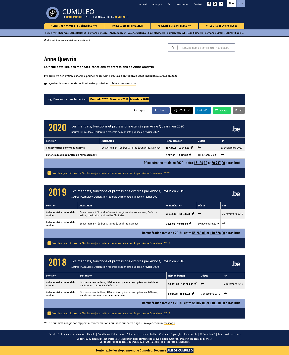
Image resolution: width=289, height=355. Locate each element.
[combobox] (206, 47)
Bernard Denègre (98, 32)
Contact (198, 4)
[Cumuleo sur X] (216, 4)
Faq (169, 4)
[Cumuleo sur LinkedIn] (222, 4)
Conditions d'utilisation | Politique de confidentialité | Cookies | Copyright (139, 334)
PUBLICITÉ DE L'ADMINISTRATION (174, 26)
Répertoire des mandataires (62, 40)
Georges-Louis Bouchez (72, 32)
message (169, 323)
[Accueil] (45, 40)
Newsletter (182, 4)
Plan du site (190, 334)
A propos (157, 4)
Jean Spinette (195, 32)
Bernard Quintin (214, 32)
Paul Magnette (156, 32)
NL (239, 3)
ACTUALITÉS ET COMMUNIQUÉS (221, 26)
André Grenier (118, 32)
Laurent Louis (233, 32)
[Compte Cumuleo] (231, 3)
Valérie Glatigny (137, 32)
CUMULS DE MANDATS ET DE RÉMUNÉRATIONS (74, 26)
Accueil (143, 4)
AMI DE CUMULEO (180, 350)
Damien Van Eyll (176, 32)
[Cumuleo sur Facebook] (210, 4)
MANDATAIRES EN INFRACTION (127, 26)
